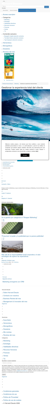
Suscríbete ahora (9, 80)
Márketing (6, 19)
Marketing (6, 340)
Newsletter (33, 10)
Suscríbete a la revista (23, 10)
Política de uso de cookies (12, 400)
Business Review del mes (12, 298)
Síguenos (4, 303)
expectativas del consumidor (9, 162)
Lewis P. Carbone (6, 193)
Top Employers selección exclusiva (13, 40)
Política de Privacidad (10, 397)
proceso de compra (7, 163)
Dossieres (6, 49)
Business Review (5, 262)
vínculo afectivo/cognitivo (8, 166)
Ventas (6, 29)
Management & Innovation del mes (15, 301)
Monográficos (7, 45)
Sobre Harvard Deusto (11, 292)
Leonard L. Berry (6, 184)
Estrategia (7, 21)
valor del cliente (6, 164)
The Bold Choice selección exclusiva (13, 38)
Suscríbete (7, 320)
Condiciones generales (11, 391)
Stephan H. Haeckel (7, 198)
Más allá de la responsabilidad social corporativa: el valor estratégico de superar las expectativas (21, 255)
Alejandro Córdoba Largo (8, 260)
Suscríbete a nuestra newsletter (9, 360)
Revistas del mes (9, 52)
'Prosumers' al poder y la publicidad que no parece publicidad (22, 236)
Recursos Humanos (9, 25)
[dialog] (25, 150)
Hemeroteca (5, 10)
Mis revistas (7, 332)
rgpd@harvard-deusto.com (22, 370)
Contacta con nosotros (11, 295)
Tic (5, 31)
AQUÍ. (37, 151)
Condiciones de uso (10, 394)
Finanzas (6, 27)
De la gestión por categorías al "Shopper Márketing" (19, 217)
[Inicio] (25, 4)
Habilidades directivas (10, 23)
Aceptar (25, 155)
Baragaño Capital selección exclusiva (14, 36)
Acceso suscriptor (13, 10)
